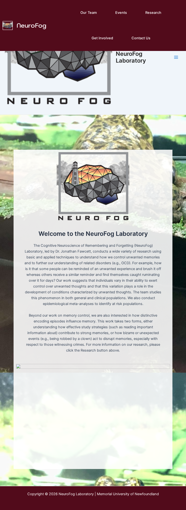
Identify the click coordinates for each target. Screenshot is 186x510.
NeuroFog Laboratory (131, 57)
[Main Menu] (176, 57)
